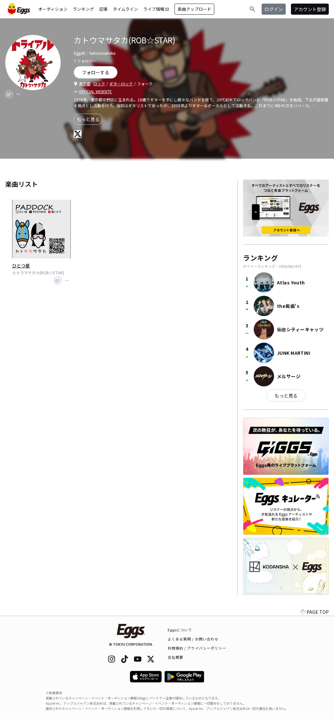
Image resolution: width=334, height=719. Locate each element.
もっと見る (88, 119)
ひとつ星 (21, 265)
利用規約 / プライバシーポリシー (197, 648)
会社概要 (175, 657)
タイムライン (125, 9)
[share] (9, 94)
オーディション (53, 9)
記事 (103, 9)
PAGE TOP (318, 612)
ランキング (83, 9)
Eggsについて (180, 629)
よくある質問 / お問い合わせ (193, 638)
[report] (18, 94)
